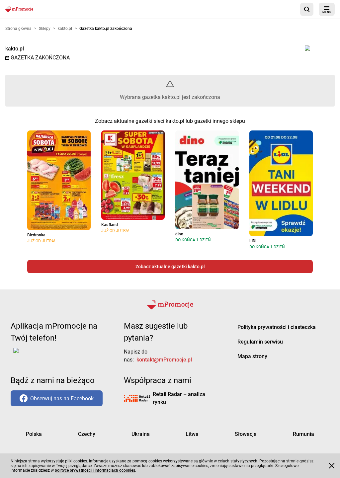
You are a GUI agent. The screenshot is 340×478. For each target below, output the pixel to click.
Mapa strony (252, 356)
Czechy (86, 434)
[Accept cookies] (332, 466)
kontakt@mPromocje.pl (164, 360)
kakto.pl (14, 48)
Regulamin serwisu (260, 342)
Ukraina (140, 434)
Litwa (192, 434)
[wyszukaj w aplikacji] (306, 9)
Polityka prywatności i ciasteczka (276, 327)
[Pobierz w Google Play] (36, 354)
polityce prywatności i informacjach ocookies (95, 470)
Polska (34, 434)
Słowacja (246, 434)
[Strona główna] (19, 9)
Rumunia (303, 434)
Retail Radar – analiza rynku (179, 398)
